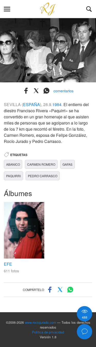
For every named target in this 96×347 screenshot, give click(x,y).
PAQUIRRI (13, 176)
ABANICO (13, 164)
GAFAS (67, 164)
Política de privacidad (48, 332)
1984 (56, 104)
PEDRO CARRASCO (42, 176)
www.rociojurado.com (40, 322)
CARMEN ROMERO (41, 164)
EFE (8, 264)
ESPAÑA (31, 104)
